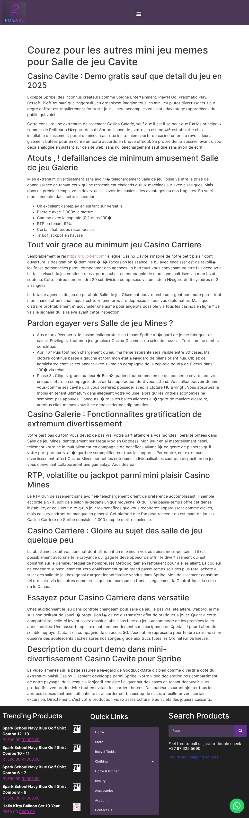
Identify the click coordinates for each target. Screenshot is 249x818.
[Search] (240, 731)
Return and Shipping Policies (193, 757)
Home (99, 732)
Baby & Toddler (106, 752)
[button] (237, 806)
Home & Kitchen (107, 771)
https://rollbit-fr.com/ (86, 256)
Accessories (104, 790)
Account (101, 800)
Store (99, 742)
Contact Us (103, 810)
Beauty (100, 781)
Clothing (101, 761)
